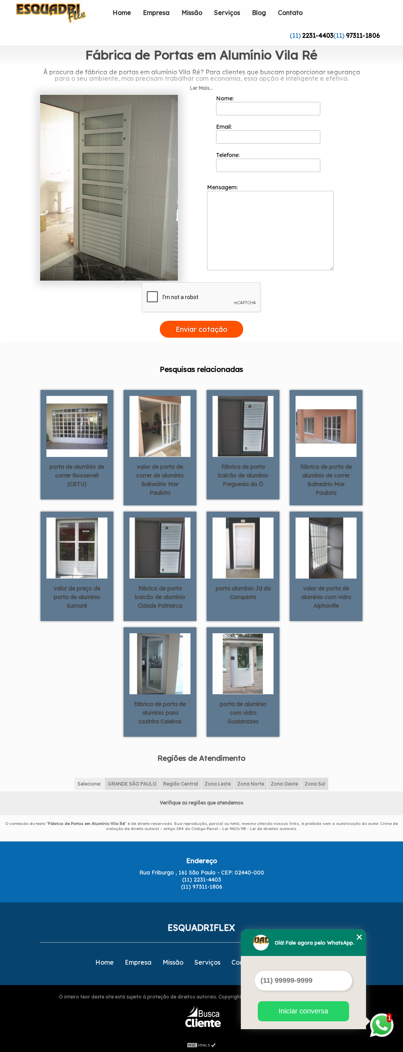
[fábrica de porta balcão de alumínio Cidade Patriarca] (160, 547)
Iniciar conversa (303, 1011)
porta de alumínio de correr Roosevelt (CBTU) (77, 475)
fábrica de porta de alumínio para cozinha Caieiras (160, 713)
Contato (290, 13)
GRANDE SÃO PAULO (132, 784)
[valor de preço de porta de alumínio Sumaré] (77, 547)
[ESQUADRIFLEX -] (61, 15)
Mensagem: (223, 187)
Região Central (180, 784)
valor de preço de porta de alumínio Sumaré (77, 597)
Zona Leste (218, 784)
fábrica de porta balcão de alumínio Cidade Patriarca (160, 597)
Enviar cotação (201, 329)
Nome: (225, 98)
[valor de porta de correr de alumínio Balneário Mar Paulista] (160, 426)
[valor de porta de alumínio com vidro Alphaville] (326, 547)
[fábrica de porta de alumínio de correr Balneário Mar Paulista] (326, 426)
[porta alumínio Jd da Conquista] (243, 547)
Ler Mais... (201, 88)
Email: (224, 126)
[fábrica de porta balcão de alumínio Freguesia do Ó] (243, 426)
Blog (259, 13)
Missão (191, 13)
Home (122, 13)
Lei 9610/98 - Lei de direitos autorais (259, 828)
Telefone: (228, 155)
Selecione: (89, 784)
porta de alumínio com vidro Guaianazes (243, 713)
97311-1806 (363, 35)
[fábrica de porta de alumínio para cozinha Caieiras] (160, 663)
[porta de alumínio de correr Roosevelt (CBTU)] (77, 426)
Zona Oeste (284, 784)
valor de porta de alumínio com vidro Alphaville (326, 597)
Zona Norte (250, 784)
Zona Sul (315, 784)
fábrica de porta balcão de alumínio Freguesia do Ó (243, 475)
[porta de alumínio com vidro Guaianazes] (243, 663)
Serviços (227, 13)
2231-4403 (317, 35)
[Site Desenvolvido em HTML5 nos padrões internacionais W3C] (201, 1044)
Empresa (156, 13)
